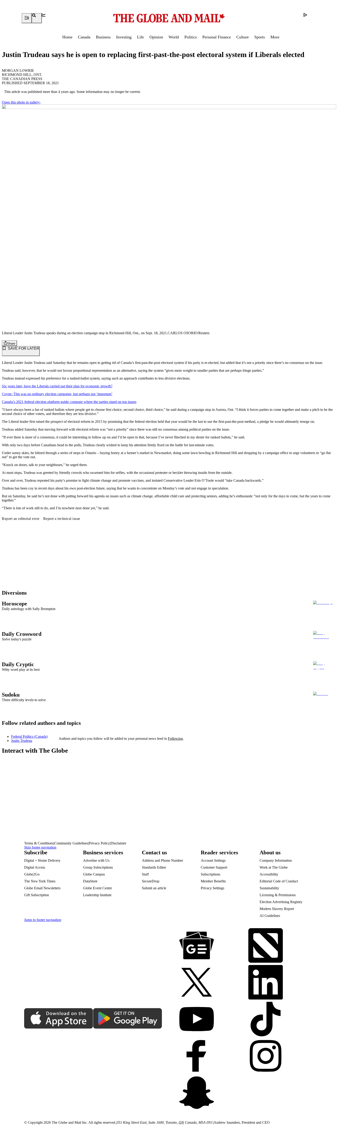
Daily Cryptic (18, 664)
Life (140, 37)
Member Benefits (213, 881)
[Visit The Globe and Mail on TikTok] (265, 1019)
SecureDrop (150, 881)
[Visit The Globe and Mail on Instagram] (265, 1056)
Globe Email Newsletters (42, 888)
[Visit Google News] (196, 946)
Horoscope (14, 604)
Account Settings (213, 860)
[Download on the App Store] (58, 1019)
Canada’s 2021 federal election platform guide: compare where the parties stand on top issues (69, 402)
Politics (190, 37)
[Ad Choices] (309, 18)
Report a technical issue (61, 519)
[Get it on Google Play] (127, 1019)
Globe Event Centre (97, 888)
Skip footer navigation (40, 847)
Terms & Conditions (39, 843)
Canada (84, 37)
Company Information (276, 860)
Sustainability (269, 888)
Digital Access (34, 867)
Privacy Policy (99, 843)
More (274, 37)
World (174, 37)
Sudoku (11, 695)
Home (67, 37)
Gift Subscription (36, 895)
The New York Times (39, 881)
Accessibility (269, 874)
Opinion (156, 37)
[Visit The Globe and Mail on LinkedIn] (265, 982)
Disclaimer (118, 843)
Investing (124, 37)
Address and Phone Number (162, 860)
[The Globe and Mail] (169, 18)
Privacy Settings (212, 888)
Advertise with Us (96, 860)
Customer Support (214, 867)
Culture (242, 37)
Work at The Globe (274, 867)
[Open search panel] (37, 18)
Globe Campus (94, 874)
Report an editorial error (21, 519)
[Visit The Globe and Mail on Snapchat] (196, 1093)
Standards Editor (154, 867)
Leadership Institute (97, 895)
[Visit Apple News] (265, 946)
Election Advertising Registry (281, 902)
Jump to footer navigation (42, 920)
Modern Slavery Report (277, 909)
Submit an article (154, 888)
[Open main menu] (27, 18)
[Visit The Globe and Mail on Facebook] (196, 1056)
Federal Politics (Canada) (29, 736)
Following (175, 738)
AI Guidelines (270, 916)
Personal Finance (216, 37)
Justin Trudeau (21, 741)
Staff (145, 874)
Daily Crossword (21, 634)
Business (103, 37)
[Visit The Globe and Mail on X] (196, 982)
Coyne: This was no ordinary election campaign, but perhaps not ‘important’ (57, 394)
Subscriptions (210, 874)
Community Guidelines (71, 843)
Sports (259, 37)
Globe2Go (32, 874)
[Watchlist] (47, 18)
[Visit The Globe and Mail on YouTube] (196, 1019)
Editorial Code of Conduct (279, 881)
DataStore (90, 881)
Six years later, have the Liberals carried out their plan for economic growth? (57, 386)
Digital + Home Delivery (42, 860)
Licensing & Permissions (278, 895)
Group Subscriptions (98, 867)
